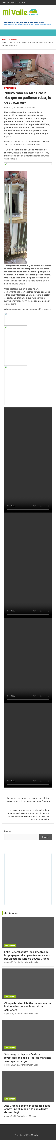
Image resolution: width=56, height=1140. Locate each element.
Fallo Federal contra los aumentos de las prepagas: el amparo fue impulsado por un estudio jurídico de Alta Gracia (27, 955)
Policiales (10, 88)
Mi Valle (34, 1135)
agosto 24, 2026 (11, 1013)
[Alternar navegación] (5, 32)
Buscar (7, 831)
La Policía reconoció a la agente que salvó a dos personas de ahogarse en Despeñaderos (28, 799)
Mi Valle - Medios (27, 107)
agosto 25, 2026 (11, 962)
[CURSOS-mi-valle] (28, 164)
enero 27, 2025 (11, 107)
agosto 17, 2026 (11, 1116)
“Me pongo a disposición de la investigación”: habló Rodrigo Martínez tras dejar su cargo (27, 1058)
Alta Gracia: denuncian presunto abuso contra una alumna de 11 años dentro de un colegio (27, 1109)
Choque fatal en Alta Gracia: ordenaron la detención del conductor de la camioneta (27, 1006)
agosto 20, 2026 (11, 1065)
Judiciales (11, 913)
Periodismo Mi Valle (29, 962)
